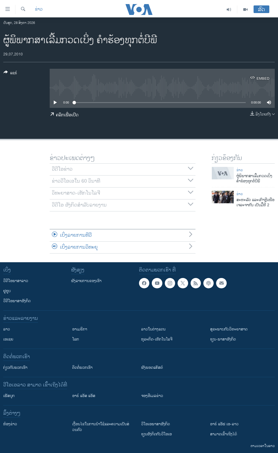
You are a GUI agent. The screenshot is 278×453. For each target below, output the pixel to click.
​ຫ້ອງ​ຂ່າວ (10, 424)
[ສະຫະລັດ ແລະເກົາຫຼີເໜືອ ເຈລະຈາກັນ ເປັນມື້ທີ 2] (223, 197)
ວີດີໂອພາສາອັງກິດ (17, 301)
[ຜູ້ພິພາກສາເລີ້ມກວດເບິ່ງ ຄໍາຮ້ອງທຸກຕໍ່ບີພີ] (223, 173)
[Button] (10, 74)
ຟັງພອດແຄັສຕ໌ (152, 367)
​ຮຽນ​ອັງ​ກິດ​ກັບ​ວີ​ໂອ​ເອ (156, 434)
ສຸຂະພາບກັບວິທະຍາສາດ (229, 329)
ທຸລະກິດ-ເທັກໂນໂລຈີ (156, 339)
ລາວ (6, 329)
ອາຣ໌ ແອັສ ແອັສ (83, 396)
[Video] (245, 9)
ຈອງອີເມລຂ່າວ (152, 396)
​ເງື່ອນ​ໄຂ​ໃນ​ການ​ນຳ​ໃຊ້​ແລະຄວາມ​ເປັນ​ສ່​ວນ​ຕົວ (100, 427)
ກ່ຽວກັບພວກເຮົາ (15, 367)
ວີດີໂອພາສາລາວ (15, 281)
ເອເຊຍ (8, 339)
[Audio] (229, 9)
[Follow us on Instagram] (170, 283)
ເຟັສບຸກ (9, 396)
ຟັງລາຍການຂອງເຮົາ (86, 281)
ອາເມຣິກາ (79, 329)
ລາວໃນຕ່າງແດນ (153, 329)
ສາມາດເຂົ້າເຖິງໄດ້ (223, 434)
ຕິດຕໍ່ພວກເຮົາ (82, 367)
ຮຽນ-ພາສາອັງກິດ (223, 339)
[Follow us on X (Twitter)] (183, 283)
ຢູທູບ (7, 291)
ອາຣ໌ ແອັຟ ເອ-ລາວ (224, 424)
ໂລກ (75, 339)
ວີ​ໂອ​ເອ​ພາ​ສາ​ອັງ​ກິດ (155, 424)
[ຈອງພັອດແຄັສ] (221, 283)
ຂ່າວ (39, 9)
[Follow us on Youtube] (157, 283)
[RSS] (196, 283)
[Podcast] (208, 283)
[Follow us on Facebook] (144, 283)
